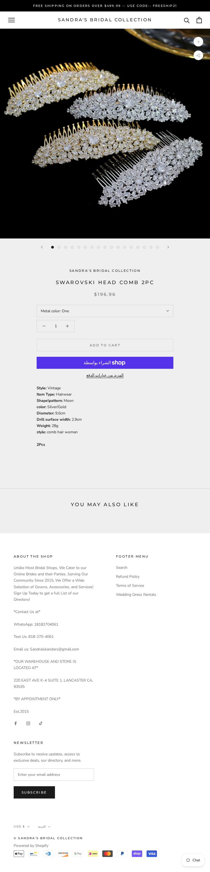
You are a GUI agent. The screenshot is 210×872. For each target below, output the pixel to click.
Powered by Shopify (31, 845)
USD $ (19, 826)
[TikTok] (41, 723)
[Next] (168, 247)
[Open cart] (199, 20)
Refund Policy (127, 576)
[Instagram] (28, 723)
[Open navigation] (11, 20)
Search (121, 567)
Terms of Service (130, 585)
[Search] (187, 20)
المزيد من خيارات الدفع (105, 375)
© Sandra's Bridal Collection (48, 838)
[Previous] (42, 247)
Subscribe (34, 792)
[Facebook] (16, 723)
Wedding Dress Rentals (136, 594)
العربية (42, 826)
